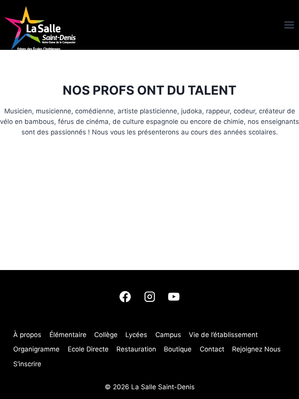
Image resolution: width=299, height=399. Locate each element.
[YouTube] (173, 297)
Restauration (136, 349)
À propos (27, 335)
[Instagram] (149, 297)
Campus (168, 335)
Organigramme (36, 349)
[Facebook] (125, 297)
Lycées (136, 335)
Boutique (178, 349)
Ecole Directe (88, 349)
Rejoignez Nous (256, 349)
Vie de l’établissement (223, 335)
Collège (106, 335)
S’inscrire (27, 364)
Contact (212, 349)
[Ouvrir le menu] (275, 25)
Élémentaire (67, 335)
